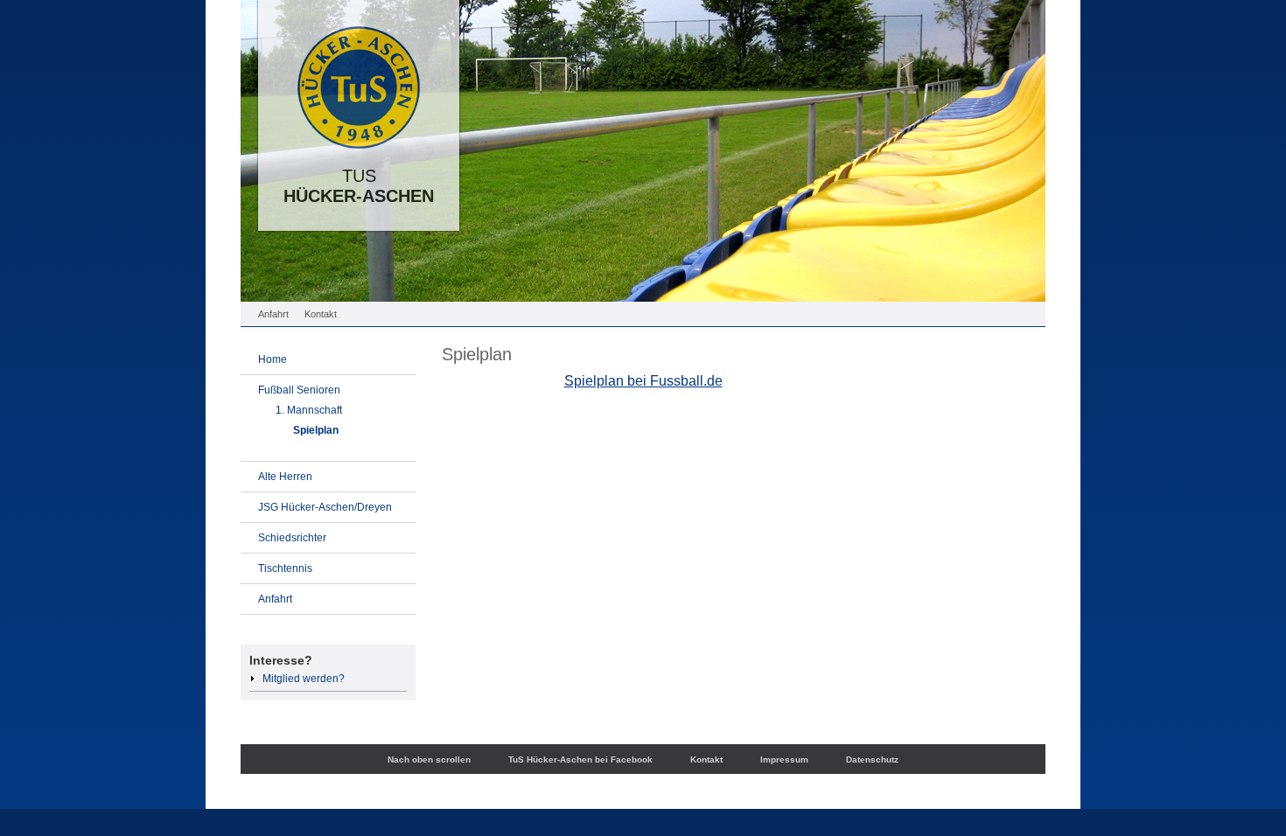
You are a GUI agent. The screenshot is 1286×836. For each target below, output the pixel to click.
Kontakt (320, 314)
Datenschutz (872, 759)
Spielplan (316, 430)
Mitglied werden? (303, 678)
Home (272, 359)
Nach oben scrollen (429, 759)
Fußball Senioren (299, 390)
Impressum (784, 759)
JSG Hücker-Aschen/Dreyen (325, 507)
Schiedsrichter (292, 538)
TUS (358, 195)
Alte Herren (285, 476)
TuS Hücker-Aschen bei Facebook (580, 759)
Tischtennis (285, 568)
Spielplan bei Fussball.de (643, 380)
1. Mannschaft (309, 410)
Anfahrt (273, 314)
